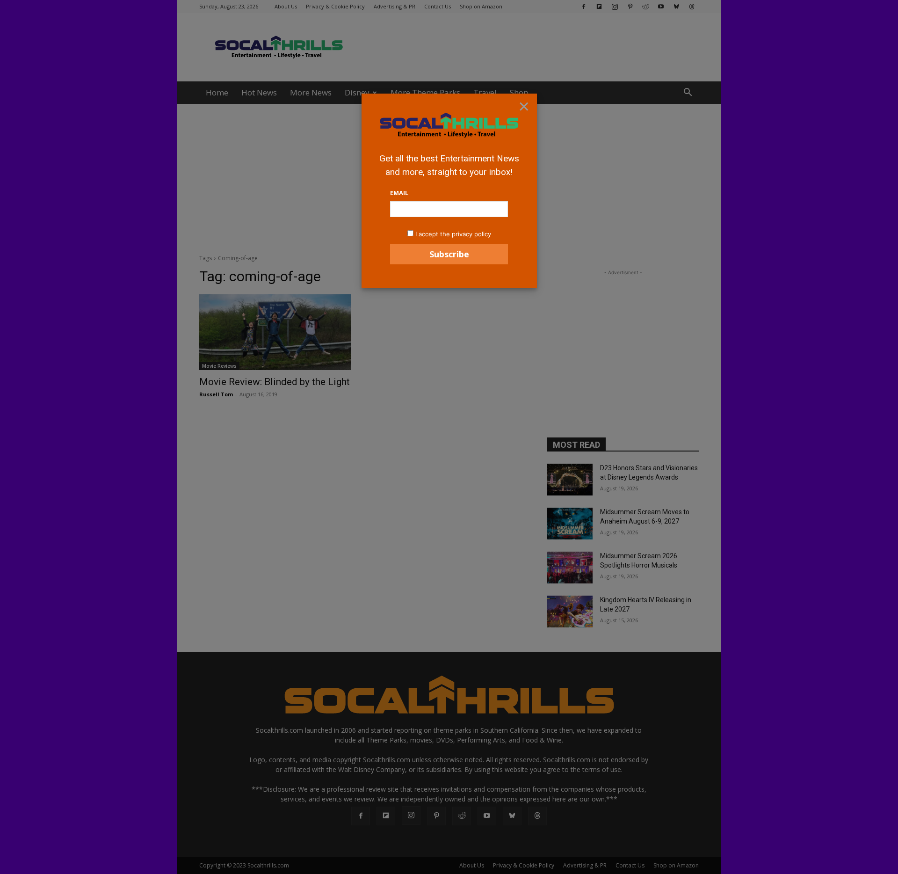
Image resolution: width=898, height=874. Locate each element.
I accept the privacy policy (453, 234)
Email (399, 193)
